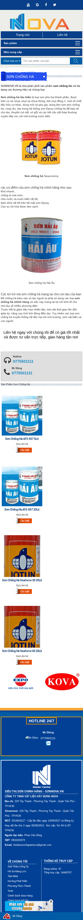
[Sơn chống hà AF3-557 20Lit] (22, 520)
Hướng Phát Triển (17, 881)
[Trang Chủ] (41, 21)
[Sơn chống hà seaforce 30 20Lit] (22, 591)
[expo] (21, 682)
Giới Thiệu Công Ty (18, 866)
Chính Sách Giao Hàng (20, 895)
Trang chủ (23, 35)
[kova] (62, 682)
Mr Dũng (17, 916)
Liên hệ (62, 35)
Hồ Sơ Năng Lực (17, 871)
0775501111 (23, 361)
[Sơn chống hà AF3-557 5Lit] (22, 450)
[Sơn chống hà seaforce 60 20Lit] (22, 662)
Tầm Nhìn (13, 876)
